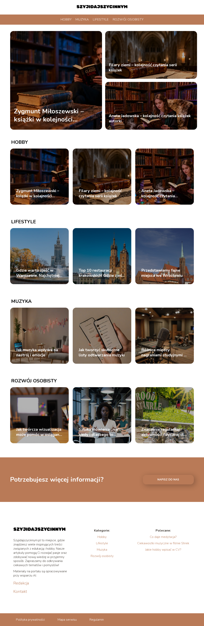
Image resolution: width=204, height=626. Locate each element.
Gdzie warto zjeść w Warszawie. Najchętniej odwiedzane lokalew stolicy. (37, 273)
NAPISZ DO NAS (168, 479)
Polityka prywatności (30, 619)
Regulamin (96, 619)
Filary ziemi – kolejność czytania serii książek (143, 67)
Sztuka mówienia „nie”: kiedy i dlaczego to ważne (99, 432)
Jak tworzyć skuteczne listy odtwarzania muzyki (102, 352)
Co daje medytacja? (163, 537)
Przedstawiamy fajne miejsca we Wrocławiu (162, 273)
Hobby (66, 19)
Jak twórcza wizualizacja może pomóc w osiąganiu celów (39, 432)
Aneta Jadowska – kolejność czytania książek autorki (150, 118)
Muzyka (82, 19)
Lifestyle (101, 19)
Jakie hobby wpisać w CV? (163, 549)
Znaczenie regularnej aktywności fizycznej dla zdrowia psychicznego (163, 432)
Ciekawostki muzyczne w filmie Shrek (163, 543)
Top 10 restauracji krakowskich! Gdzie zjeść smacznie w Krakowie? (101, 273)
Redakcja (21, 583)
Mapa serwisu (67, 619)
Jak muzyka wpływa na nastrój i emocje (37, 352)
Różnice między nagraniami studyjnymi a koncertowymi (163, 352)
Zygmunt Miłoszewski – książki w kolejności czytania (49, 115)
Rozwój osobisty (128, 19)
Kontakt (20, 591)
